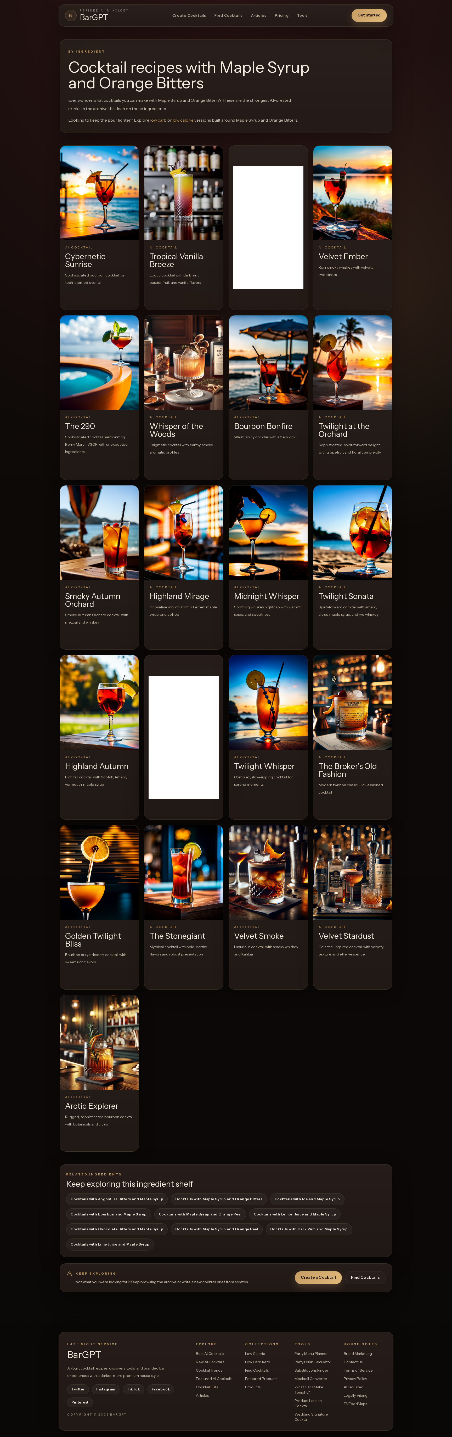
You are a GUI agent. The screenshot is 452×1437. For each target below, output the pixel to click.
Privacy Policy (355, 1378)
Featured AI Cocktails (214, 1378)
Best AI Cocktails (210, 1353)
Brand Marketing (358, 1353)
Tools (302, 15)
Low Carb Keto (257, 1362)
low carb (158, 120)
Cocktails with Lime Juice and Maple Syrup (110, 1244)
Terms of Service (358, 1370)
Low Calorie (255, 1353)
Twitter (78, 1389)
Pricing (282, 15)
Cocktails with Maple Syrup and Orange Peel (200, 1214)
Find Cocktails (228, 15)
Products (253, 1387)
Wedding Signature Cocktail (311, 1417)
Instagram (105, 1389)
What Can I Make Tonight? (309, 1390)
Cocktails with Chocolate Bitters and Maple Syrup (117, 1229)
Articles (259, 15)
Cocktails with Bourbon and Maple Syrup (109, 1214)
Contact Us (353, 1362)
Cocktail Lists (207, 1387)
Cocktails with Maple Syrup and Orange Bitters (219, 1199)
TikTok (133, 1389)
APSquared (354, 1387)
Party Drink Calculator (313, 1362)
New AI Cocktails (210, 1362)
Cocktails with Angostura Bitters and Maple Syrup (117, 1199)
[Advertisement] (268, 227)
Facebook (161, 1389)
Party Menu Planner (311, 1353)
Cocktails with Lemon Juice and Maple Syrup (295, 1214)
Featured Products (261, 1378)
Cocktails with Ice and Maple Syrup (307, 1199)
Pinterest (80, 1402)
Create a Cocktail (318, 1277)
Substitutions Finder (311, 1370)
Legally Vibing (356, 1395)
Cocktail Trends (209, 1370)
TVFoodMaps (355, 1403)
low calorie (183, 120)
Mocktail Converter (311, 1378)
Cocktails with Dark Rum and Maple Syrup (309, 1229)
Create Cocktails (189, 15)
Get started (369, 15)
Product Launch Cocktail (308, 1403)
